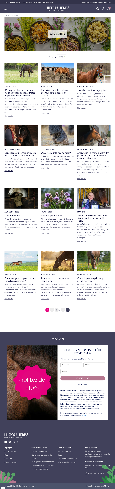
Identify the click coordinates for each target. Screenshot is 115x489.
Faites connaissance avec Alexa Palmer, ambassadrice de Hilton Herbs (92, 218)
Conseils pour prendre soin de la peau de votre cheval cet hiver (20, 154)
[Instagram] (14, 442)
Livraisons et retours (39, 451)
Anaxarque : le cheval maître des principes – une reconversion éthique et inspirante (93, 155)
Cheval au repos (12, 215)
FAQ (60, 455)
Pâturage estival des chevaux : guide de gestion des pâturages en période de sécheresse (19, 93)
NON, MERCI (82, 385)
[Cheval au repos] (21, 198)
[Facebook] (5, 442)
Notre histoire (10, 451)
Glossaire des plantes (67, 462)
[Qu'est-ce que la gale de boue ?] (57, 135)
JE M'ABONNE (82, 378)
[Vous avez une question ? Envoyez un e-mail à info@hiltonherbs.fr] (29, 2)
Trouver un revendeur (67, 458)
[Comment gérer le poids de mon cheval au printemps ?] (21, 261)
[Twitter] (10, 442)
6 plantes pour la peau (51, 215)
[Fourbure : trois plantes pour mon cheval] (57, 261)
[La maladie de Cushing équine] (94, 73)
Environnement (11, 462)
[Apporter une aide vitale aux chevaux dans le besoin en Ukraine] (57, 73)
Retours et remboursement (42, 465)
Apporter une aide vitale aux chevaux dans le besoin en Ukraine (55, 93)
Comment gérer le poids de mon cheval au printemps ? (20, 279)
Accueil (7, 15)
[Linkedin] (18, 442)
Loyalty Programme (39, 469)
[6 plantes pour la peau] (57, 198)
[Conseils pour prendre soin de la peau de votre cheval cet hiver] (21, 135)
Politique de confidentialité (42, 462)
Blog (6, 455)
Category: (52, 57)
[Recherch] (98, 8)
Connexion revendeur (89, 2)
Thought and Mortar (102, 486)
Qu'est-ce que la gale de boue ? (56, 153)
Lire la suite (8, 116)
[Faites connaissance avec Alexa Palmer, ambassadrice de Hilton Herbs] (94, 198)
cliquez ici (85, 415)
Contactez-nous (104, 2)
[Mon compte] (103, 8)
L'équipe (8, 458)
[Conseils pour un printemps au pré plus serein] (94, 261)
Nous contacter (64, 451)
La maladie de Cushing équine (91, 90)
